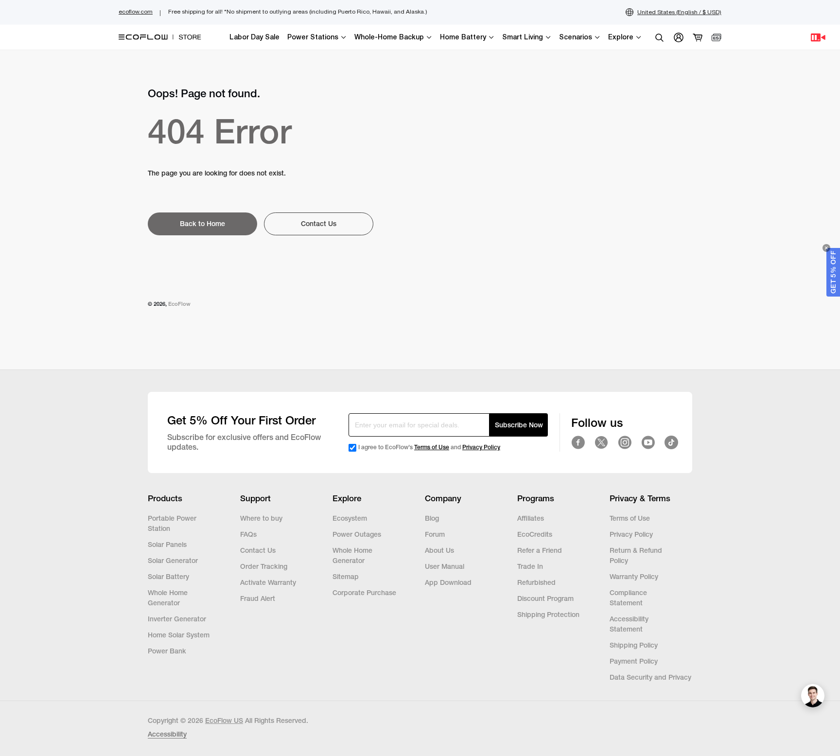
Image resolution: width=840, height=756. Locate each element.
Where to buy (261, 518)
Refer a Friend (539, 550)
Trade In (530, 566)
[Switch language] (716, 37)
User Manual (444, 566)
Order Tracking (263, 566)
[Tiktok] (671, 442)
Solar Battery (168, 576)
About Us (439, 550)
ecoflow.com (136, 11)
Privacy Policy (481, 447)
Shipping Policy (634, 645)
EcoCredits (534, 534)
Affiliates (530, 518)
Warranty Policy (634, 576)
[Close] (826, 248)
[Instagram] (624, 442)
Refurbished (537, 582)
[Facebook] (578, 442)
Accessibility (167, 734)
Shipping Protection (548, 614)
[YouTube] (648, 442)
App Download (448, 582)
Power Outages (356, 534)
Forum (435, 534)
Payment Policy (634, 661)
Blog (432, 518)
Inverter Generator (177, 619)
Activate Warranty (268, 582)
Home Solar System (179, 635)
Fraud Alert (257, 598)
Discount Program (545, 598)
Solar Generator (173, 560)
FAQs (248, 534)
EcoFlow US (224, 720)
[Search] (659, 37)
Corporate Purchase (364, 593)
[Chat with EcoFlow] (812, 695)
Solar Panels (167, 544)
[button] (833, 272)
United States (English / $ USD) (679, 12)
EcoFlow (179, 304)
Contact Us (258, 550)
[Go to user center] (678, 37)
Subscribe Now (519, 425)
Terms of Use (431, 447)
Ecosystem (349, 518)
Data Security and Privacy (650, 677)
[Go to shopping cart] (698, 37)
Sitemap (345, 576)
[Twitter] (601, 442)
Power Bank (167, 651)
